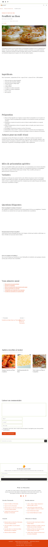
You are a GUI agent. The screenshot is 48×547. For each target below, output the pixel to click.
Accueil (1, 8)
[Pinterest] (25, 496)
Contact (11, 541)
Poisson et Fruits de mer (8, 8)
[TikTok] (7, 1)
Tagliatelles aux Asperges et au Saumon (14, 290)
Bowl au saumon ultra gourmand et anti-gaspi (16, 287)
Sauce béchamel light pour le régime (34, 512)
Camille (4, 23)
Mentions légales (34, 541)
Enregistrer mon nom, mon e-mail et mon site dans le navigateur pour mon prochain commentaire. (23, 429)
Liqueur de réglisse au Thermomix (11, 503)
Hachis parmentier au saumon (12, 288)
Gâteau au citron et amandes (10, 532)
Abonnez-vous (24, 479)
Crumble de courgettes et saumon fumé (14, 291)
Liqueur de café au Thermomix (10, 505)
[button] (43, 5)
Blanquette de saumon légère (12, 284)
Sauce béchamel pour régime (33, 510)
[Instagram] (5, 1)
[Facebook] (3, 1)
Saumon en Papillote (10, 285)
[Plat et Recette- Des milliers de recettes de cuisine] (4, 5)
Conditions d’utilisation (21, 541)
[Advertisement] (24, 64)
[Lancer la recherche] (45, 441)
